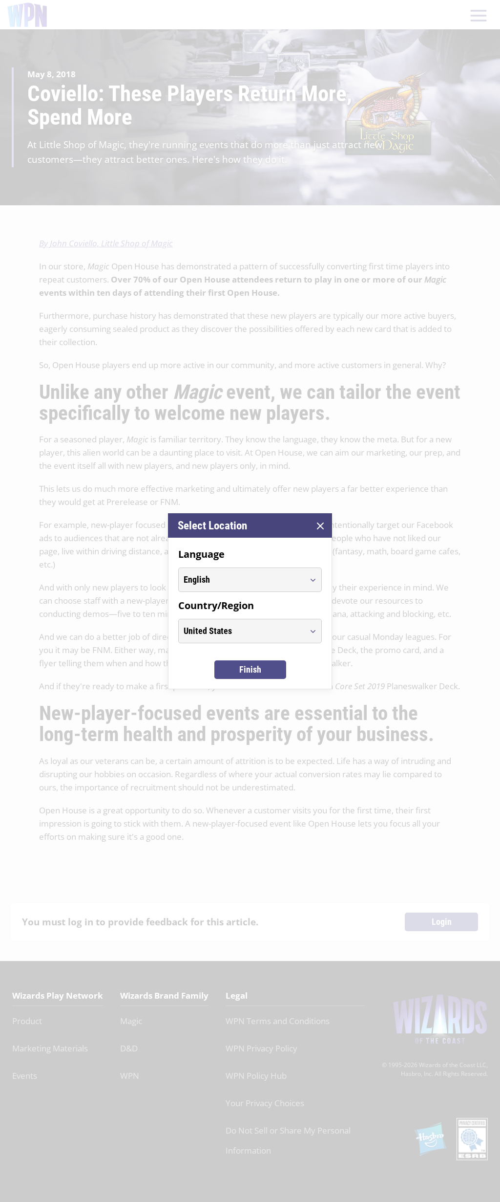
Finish (250, 669)
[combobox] (241, 579)
